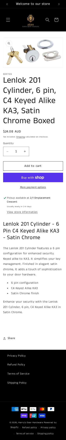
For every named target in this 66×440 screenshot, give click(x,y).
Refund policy (29, 427)
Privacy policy (48, 427)
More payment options (33, 187)
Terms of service (25, 433)
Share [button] (11, 338)
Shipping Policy (17, 383)
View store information (22, 212)
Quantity (8, 143)
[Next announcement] (59, 4)
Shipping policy (45, 433)
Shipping (20, 136)
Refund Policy (16, 365)
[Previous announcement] (7, 4)
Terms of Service (18, 374)
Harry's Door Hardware (30, 422)
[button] (8, 19)
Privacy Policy (16, 356)
